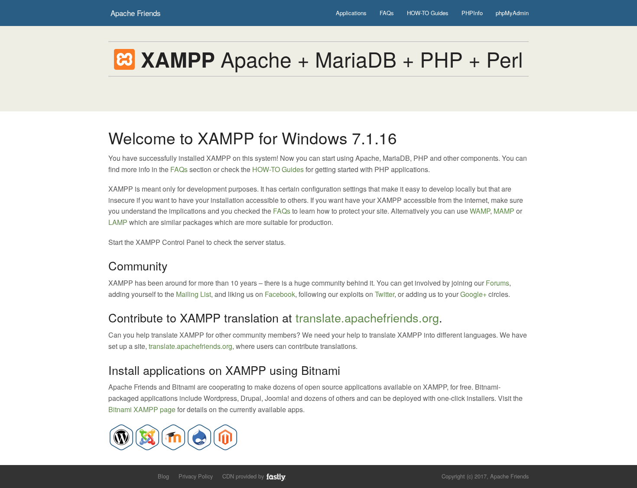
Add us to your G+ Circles (143, 475)
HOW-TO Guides (427, 13)
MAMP (504, 211)
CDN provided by (244, 476)
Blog (163, 476)
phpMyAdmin (512, 13)
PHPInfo (472, 13)
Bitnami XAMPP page (142, 409)
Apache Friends (135, 12)
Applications (351, 13)
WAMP (480, 211)
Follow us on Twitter (113, 475)
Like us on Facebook (128, 475)
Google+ (473, 294)
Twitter (384, 294)
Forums (497, 283)
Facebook (280, 294)
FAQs (387, 13)
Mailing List (193, 294)
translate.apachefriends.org (367, 317)
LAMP (117, 222)
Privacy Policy (196, 476)
